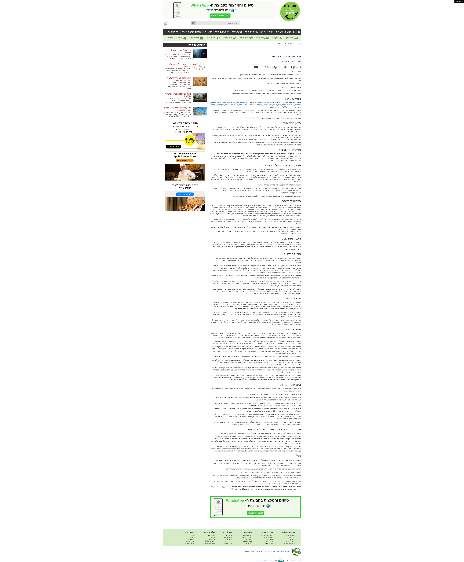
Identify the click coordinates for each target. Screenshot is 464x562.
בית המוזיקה (191, 539)
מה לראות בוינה (222, 32)
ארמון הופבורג (228, 539)
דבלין (275, 105)
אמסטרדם (231, 103)
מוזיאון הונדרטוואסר (289, 543)
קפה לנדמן (211, 535)
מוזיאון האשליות (190, 543)
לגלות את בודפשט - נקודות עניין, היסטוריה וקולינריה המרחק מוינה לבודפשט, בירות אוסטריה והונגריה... (178, 100)
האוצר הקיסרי (291, 537)
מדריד (284, 105)
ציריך (294, 107)
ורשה (299, 107)
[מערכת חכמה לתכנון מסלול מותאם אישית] (200, 67)
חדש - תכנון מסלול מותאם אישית (197, 32)
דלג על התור (194, 38)
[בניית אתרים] (280, 561)
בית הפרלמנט (228, 543)
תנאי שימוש (285, 551)
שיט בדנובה (269, 541)
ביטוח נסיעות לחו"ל (175, 38)
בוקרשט (221, 105)
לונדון (219, 103)
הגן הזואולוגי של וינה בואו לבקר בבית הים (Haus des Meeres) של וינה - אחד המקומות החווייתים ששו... (177, 56)
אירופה (242, 103)
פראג (265, 105)
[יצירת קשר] (165, 23)
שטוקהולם (229, 105)
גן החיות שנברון (268, 539)
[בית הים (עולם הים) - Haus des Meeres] (200, 53)
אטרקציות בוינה (283, 32)
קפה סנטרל (211, 539)
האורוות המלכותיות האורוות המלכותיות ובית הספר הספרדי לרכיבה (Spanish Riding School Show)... (179, 85)
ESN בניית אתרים (261, 561)
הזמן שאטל (260, 38)
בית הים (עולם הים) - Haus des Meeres (178, 51)
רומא (270, 105)
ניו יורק (213, 103)
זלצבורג (253, 105)
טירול (247, 105)
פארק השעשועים (190, 541)
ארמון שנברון (228, 537)
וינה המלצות (173, 32)
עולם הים (192, 537)
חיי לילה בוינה (251, 32)
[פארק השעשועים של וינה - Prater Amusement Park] (200, 111)
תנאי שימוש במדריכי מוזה (287, 43)
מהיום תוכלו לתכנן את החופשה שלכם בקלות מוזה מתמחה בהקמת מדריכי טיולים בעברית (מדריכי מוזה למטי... (177, 70)
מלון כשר (275, 38)
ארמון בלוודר (228, 535)
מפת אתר (275, 551)
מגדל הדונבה (269, 543)
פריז (279, 105)
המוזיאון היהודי (247, 543)
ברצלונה (290, 105)
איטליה (241, 105)
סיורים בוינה (211, 38)
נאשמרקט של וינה (246, 541)
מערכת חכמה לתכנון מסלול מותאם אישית (180, 65)
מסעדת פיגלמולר (210, 541)
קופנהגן (214, 105)
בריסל (259, 105)
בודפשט (298, 105)
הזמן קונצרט (228, 38)
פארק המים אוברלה (246, 535)
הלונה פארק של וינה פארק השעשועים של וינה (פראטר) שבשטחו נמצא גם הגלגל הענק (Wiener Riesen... (177, 114)
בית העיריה (228, 541)
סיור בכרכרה (248, 539)
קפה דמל (212, 537)
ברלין (224, 103)
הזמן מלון (290, 38)
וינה (295, 32)
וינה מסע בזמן (191, 535)
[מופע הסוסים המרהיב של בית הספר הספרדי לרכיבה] (200, 81)
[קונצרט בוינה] (185, 197)
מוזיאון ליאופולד (290, 541)
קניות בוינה (237, 32)
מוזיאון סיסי (292, 539)
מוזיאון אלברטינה (290, 535)
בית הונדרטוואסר (247, 537)
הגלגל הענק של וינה (267, 535)
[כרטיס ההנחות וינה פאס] (185, 135)
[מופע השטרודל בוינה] (185, 166)
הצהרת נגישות (248, 551)
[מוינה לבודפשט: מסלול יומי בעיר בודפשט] (200, 97)
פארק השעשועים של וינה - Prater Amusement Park (177, 109)
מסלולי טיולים (266, 32)
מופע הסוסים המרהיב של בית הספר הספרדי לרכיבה (179, 79)
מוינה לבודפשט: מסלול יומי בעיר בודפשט (178, 95)
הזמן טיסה (244, 38)
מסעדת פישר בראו (209, 543)
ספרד (236, 105)
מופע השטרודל (268, 537)
